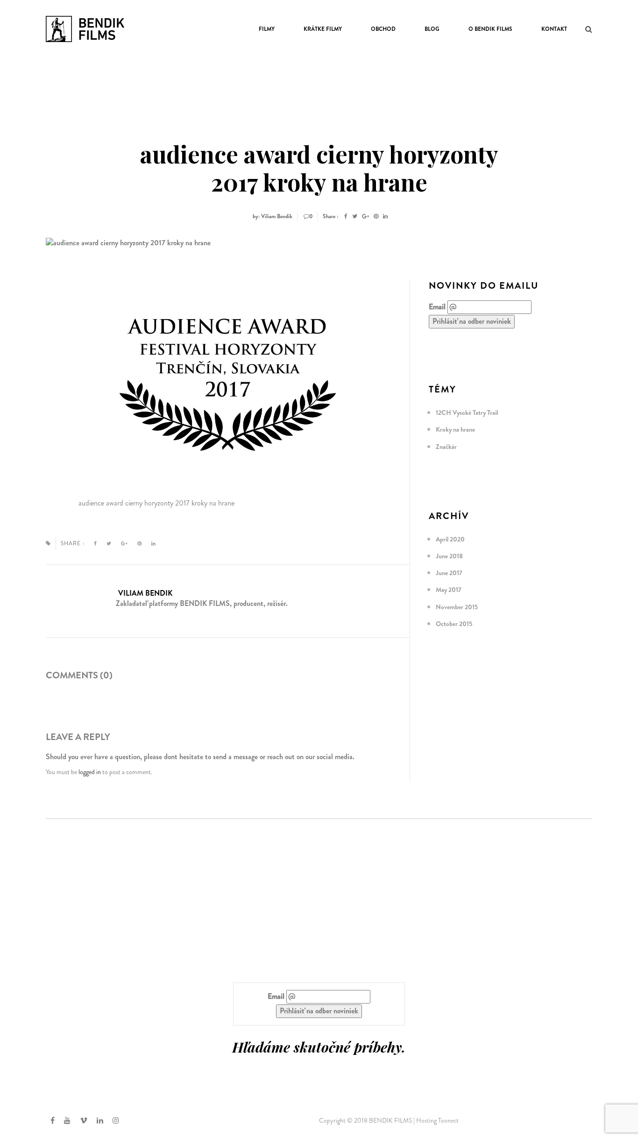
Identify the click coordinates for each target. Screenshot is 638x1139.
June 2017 (449, 572)
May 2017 (448, 589)
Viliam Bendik (145, 593)
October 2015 (454, 623)
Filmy (267, 29)
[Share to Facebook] (345, 216)
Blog (432, 29)
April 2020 (450, 539)
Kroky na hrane (455, 429)
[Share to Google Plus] (365, 216)
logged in (89, 771)
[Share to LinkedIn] (385, 216)
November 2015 (457, 607)
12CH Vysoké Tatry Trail (467, 412)
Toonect (448, 1120)
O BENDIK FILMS (490, 29)
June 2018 (449, 556)
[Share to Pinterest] (376, 216)
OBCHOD (383, 29)
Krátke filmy (323, 29)
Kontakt (554, 29)
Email (437, 307)
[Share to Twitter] (354, 216)
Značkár (446, 446)
